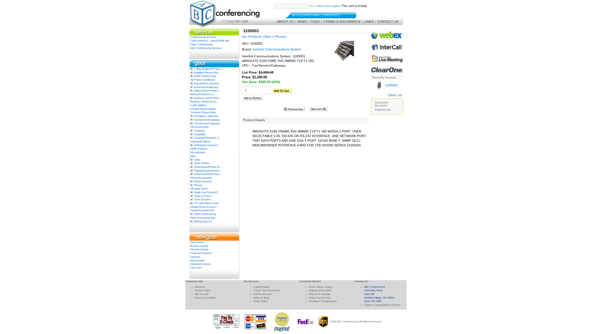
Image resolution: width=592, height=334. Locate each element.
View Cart (196, 267)
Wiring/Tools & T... (204, 221)
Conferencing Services (203, 37)
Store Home (197, 242)
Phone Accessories (201, 177)
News (302, 21)
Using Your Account (320, 297)
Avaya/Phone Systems (206, 83)
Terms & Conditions (206, 297)
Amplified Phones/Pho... (207, 72)
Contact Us (387, 21)
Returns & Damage (319, 294)
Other (197, 159)
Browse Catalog (199, 246)
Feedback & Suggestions (323, 301)
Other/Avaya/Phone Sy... (208, 166)
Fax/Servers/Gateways (207, 123)
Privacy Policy (203, 290)
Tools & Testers (203, 196)
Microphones (198, 152)
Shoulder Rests (199, 188)
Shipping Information (320, 290)
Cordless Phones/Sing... (204, 112)
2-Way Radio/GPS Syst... (208, 68)
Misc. (194, 156)
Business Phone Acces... (205, 101)
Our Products (251, 36)
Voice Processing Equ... (204, 217)
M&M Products (199, 148)
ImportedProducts (201, 141)
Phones (198, 185)
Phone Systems (203, 181)
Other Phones (202, 163)
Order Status (260, 301)
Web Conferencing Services (206, 48)
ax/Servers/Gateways (206, 87)
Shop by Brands (200, 249)
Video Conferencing (202, 44)
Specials (195, 256)
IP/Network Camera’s (206, 145)
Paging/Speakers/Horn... (208, 170)
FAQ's (315, 21)
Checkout (331, 15)
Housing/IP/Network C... (207, 137)
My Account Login (306, 15)
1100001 (391, 85)
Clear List (395, 95)
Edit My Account (262, 294)
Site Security (202, 294)
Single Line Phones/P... (206, 192)
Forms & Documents (342, 21)
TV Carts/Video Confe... (207, 203)
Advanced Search (201, 264)
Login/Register (261, 286)
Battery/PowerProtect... (207, 90)
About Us (285, 21)
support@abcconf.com (387, 304)
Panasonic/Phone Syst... (208, 174)
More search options (329, 6)
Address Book (261, 297)
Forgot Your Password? (266, 290)
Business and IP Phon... (207, 98)
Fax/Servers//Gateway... (208, 119)
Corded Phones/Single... (204, 108)
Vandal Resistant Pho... (203, 210)
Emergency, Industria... (207, 116)
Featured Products (201, 253)
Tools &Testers (202, 199)
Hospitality (200, 134)
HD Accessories (200, 127)
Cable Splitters (199, 105)
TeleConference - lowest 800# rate (210, 40)
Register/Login (383, 109)
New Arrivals (198, 260)
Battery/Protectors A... (203, 94)
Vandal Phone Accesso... (204, 206)
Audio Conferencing (205, 76)
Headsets (199, 130)
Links (369, 21)
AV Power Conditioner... (204, 79)
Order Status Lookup (320, 286)
